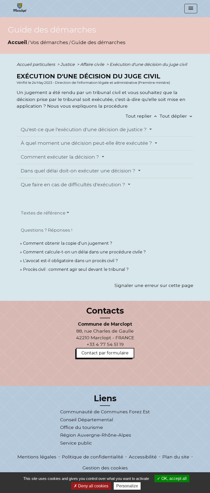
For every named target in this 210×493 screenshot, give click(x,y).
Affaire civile (92, 64)
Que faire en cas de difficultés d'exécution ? (74, 185)
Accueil (17, 42)
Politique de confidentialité (92, 456)
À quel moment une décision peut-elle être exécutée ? (87, 143)
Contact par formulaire (105, 353)
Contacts (105, 311)
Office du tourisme (81, 427)
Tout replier (141, 116)
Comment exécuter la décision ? (60, 157)
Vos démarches (49, 42)
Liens (105, 398)
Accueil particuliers (36, 64)
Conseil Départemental (86, 419)
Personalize (127, 486)
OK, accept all (173, 478)
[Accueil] (20, 8)
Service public (76, 443)
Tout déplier (176, 116)
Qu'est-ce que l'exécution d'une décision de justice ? (84, 129)
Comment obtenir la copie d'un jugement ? (67, 243)
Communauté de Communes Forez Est (105, 411)
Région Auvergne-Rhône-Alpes (95, 435)
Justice (68, 64)
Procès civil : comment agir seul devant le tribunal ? (76, 269)
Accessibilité (143, 456)
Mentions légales (36, 456)
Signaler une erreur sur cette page (153, 285)
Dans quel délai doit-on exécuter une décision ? (79, 171)
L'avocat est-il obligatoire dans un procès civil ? (70, 260)
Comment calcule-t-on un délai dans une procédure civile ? (84, 252)
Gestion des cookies (105, 467)
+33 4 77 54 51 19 (105, 344)
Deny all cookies (92, 486)
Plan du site (175, 456)
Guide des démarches (98, 42)
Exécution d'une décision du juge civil (149, 64)
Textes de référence (43, 212)
